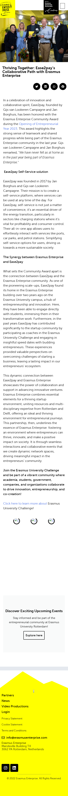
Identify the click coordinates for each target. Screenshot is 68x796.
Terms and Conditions (14, 730)
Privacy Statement (12, 718)
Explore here (34, 635)
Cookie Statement (12, 724)
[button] (62, 6)
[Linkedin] (14, 768)
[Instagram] (5, 768)
